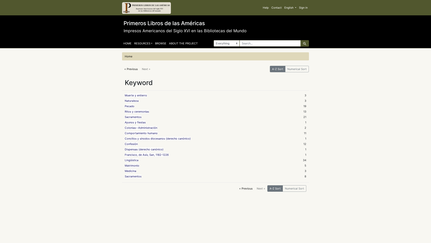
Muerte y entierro (136, 95)
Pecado (129, 106)
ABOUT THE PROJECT (183, 43)
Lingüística (131, 160)
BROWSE (160, 43)
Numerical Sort (297, 69)
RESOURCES (142, 43)
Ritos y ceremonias (137, 111)
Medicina (130, 171)
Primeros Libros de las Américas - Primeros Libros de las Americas (146, 8)
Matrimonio (132, 165)
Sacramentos (133, 117)
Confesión (131, 144)
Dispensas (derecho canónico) (144, 149)
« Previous (131, 69)
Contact (276, 7)
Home (127, 43)
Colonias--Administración (141, 127)
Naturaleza (132, 100)
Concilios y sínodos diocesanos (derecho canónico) (158, 138)
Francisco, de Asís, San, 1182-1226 (147, 154)
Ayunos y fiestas (135, 122)
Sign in (303, 7)
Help (266, 7)
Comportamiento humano (141, 133)
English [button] (289, 7)
